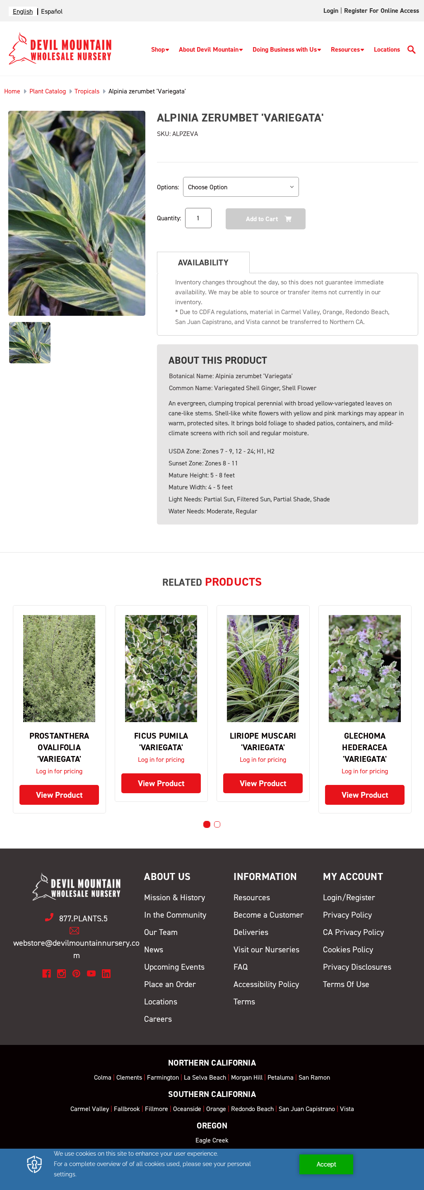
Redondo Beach (252, 1108)
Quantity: (169, 218)
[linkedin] (106, 973)
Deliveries (251, 932)
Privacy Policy (347, 914)
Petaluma (280, 1077)
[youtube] (91, 973)
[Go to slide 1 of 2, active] (207, 824)
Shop (158, 49)
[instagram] (61, 973)
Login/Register (349, 897)
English (23, 11)
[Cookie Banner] (212, 1169)
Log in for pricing (59, 771)
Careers (158, 1019)
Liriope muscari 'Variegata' (263, 741)
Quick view (59, 668)
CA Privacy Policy (353, 932)
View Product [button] (59, 794)
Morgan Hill (247, 1077)
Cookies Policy (348, 949)
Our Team (161, 932)
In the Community (175, 914)
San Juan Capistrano (307, 1108)
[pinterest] (76, 973)
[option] (52, 11)
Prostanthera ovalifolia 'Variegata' (59, 747)
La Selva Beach (205, 1077)
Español (52, 11)
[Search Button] (411, 51)
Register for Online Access (381, 10)
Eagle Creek (212, 1140)
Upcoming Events (174, 966)
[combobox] (23, 11)
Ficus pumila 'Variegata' (161, 741)
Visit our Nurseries (266, 949)
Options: (168, 187)
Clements (129, 1077)
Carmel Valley (89, 1108)
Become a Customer (269, 914)
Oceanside (187, 1108)
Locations (387, 49)
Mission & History (174, 897)
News (153, 949)
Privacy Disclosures (357, 966)
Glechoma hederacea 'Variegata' (364, 747)
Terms (244, 1001)
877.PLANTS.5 (83, 918)
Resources (345, 49)
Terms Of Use (346, 984)
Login (330, 10)
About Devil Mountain (208, 49)
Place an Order (170, 984)
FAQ (241, 966)
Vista (347, 1108)
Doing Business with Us (285, 49)
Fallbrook (127, 1108)
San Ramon (314, 1077)
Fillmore (156, 1108)
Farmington (163, 1077)
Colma (102, 1077)
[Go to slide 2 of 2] (217, 824)
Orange (216, 1108)
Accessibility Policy (266, 984)
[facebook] (46, 973)
